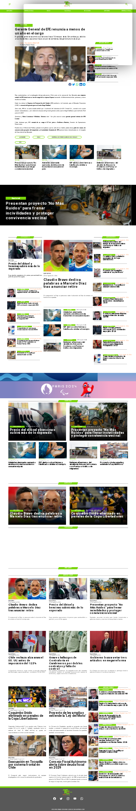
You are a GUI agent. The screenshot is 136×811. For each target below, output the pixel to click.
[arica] (97, 244)
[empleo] (91, 77)
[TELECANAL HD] (67, 795)
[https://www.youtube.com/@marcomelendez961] (75, 799)
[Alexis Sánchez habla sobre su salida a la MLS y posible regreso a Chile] (93, 764)
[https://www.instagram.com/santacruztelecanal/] (68, 799)
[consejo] (97, 301)
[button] (22, 137)
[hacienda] (97, 344)
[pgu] (93, 776)
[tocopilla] (97, 287)
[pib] (91, 68)
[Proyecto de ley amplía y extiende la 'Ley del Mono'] (97, 273)
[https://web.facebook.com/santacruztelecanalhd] (54, 799)
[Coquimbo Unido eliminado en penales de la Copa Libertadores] (97, 258)
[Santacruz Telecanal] (9, 5)
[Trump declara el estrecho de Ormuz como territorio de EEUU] (97, 358)
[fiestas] (11, 342)
